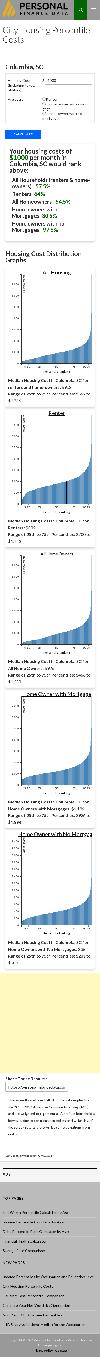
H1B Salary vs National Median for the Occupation (44, 1324)
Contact (61, 1350)
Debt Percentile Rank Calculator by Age (36, 1231)
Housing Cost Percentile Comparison (34, 1296)
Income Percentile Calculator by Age (33, 1222)
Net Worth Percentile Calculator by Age (36, 1212)
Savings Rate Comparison (24, 1250)
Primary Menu (93, 9)
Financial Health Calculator (25, 1241)
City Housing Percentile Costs (28, 1286)
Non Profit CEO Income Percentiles (32, 1315)
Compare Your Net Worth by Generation (36, 1305)
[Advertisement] (50, 1023)
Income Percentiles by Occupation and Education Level (49, 1276)
